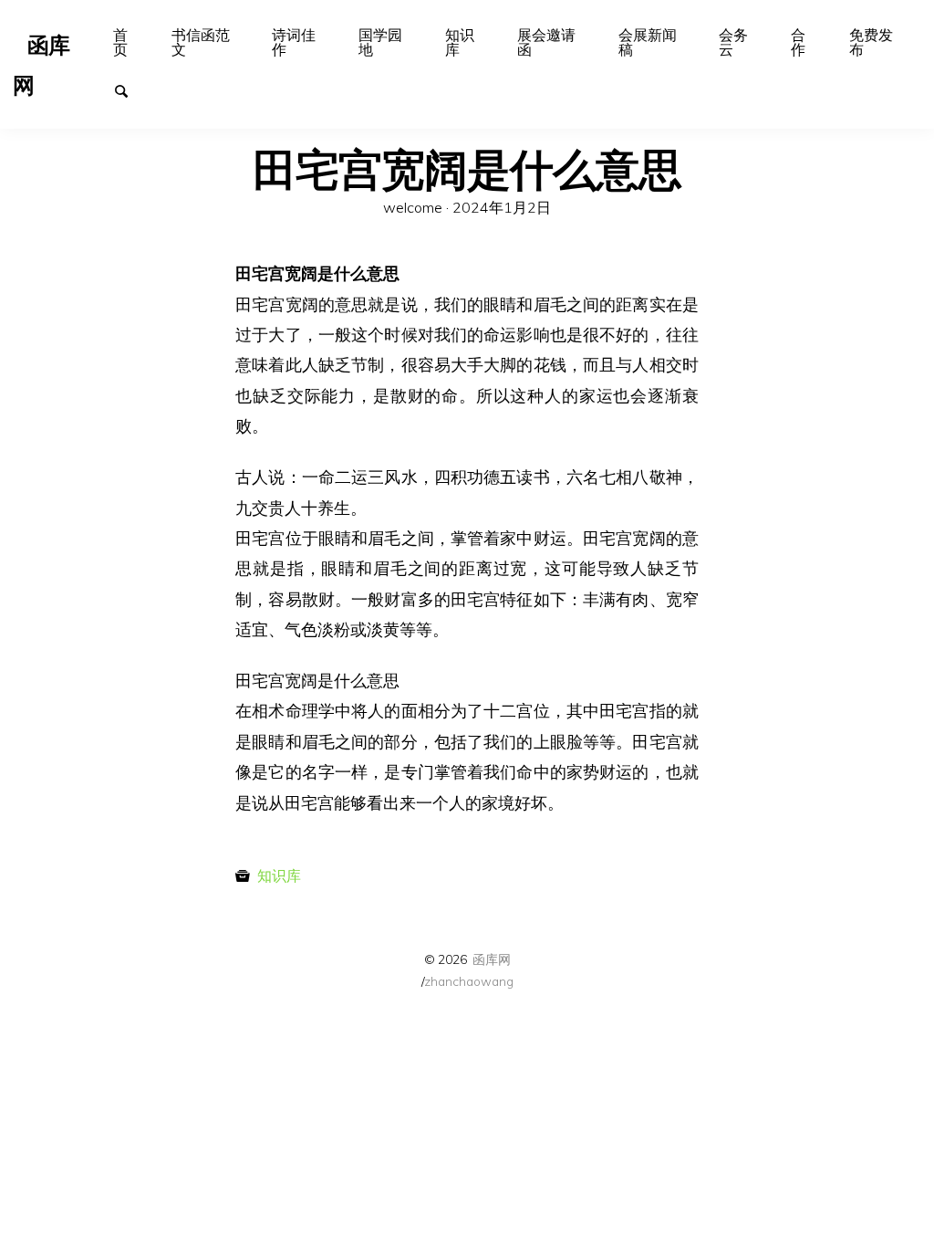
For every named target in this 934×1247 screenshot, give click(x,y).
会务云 (733, 42)
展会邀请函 (546, 42)
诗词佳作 (294, 42)
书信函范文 (200, 42)
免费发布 (871, 42)
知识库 (459, 42)
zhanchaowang (469, 981)
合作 (798, 42)
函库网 (491, 959)
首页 (120, 42)
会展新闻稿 (647, 42)
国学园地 (380, 42)
